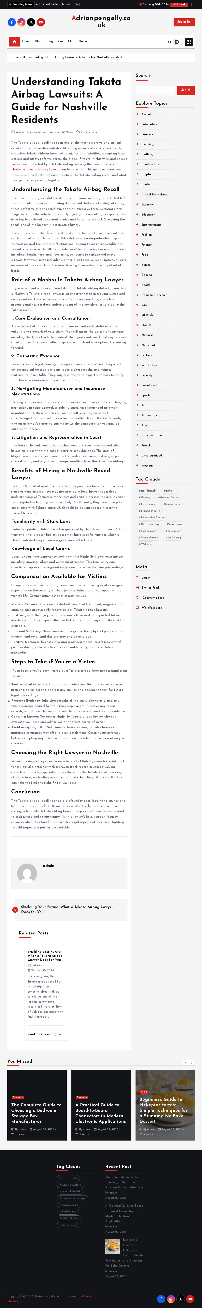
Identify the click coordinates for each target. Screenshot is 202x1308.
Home (26, 41)
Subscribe (184, 21)
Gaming (146, 275)
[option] (37, 1105)
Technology (149, 415)
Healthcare (148, 504)
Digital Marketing (154, 194)
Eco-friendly (148, 490)
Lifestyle (147, 315)
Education (148, 214)
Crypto (146, 174)
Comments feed (153, 598)
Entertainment (151, 224)
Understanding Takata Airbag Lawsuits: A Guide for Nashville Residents (73, 57)
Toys (144, 425)
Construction (150, 164)
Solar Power (175, 524)
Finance (146, 245)
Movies (146, 325)
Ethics (170, 490)
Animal (146, 114)
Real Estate (149, 365)
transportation (36, 132)
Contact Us (66, 41)
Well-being (174, 537)
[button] (186, 1062)
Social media (150, 385)
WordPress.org (152, 608)
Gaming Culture (170, 497)
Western (147, 465)
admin (19, 132)
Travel (145, 445)
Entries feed (150, 588)
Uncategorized (151, 455)
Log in (145, 577)
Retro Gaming (150, 524)
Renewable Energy (153, 517)
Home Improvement (154, 295)
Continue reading (43, 1034)
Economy (147, 204)
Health (146, 285)
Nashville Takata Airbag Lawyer (35, 169)
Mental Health (150, 510)
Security (146, 375)
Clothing (147, 154)
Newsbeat (148, 345)
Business (147, 134)
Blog (38, 41)
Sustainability (149, 531)
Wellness (146, 544)
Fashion (146, 234)
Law (144, 305)
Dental (146, 184)
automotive (149, 124)
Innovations (172, 504)
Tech (144, 405)
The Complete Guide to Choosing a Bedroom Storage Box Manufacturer (124, 1182)
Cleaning (147, 144)
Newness (147, 335)
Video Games (149, 537)
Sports (146, 395)
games (146, 265)
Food (144, 255)
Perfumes (147, 355)
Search (143, 75)
